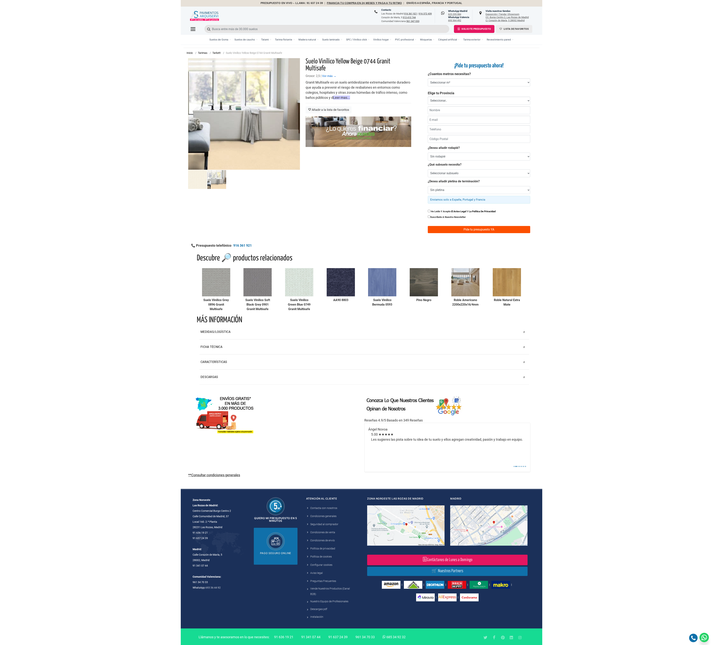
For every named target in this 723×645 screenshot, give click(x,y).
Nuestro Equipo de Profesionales (329, 601)
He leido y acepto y (463, 211)
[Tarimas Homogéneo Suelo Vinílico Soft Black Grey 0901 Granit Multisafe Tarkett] (257, 282)
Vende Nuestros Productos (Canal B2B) (330, 591)
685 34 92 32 (396, 637)
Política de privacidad (322, 548)
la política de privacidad (482, 211)
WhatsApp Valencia (458, 19)
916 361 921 (410, 13)
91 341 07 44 (310, 637)
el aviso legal (458, 211)
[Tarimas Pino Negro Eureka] (424, 282)
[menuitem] (220, 40)
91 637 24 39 (338, 637)
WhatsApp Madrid (457, 13)
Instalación (316, 616)
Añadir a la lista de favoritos (330, 110)
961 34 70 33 (365, 637)
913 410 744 (409, 17)
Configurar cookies (321, 564)
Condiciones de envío (322, 540)
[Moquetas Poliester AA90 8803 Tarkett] (341, 282)
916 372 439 (425, 13)
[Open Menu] (193, 29)
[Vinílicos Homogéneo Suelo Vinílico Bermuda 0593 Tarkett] (382, 282)
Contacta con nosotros (323, 508)
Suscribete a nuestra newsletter (448, 217)
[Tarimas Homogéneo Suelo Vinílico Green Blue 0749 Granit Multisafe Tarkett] (299, 282)
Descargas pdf (318, 609)
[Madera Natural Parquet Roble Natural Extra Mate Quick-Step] (507, 282)
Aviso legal (316, 572)
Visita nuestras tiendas (507, 16)
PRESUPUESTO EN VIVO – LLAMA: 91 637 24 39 (292, 3)
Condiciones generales (323, 516)
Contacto (386, 9)
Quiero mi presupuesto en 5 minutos (275, 519)
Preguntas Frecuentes (323, 581)
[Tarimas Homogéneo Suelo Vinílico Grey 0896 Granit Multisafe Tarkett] (216, 282)
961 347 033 (412, 21)
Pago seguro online (275, 553)
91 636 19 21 (283, 637)
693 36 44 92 (213, 587)
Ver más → (329, 76)
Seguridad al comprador (324, 524)
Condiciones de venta (322, 532)
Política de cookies (321, 556)
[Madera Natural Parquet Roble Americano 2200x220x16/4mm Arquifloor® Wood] (465, 282)
